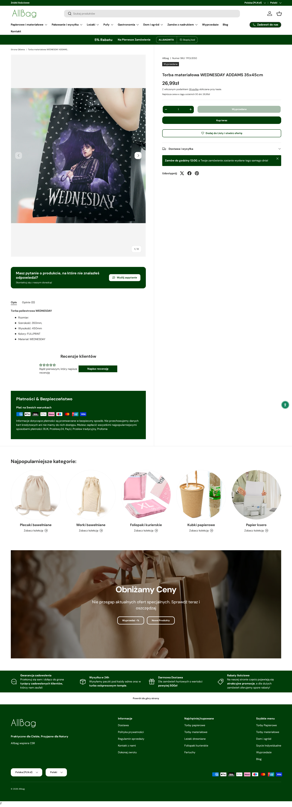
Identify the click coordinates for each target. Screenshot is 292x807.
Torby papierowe (194, 725)
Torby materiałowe (195, 732)
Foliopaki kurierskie (146, 525)
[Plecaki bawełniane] (35, 494)
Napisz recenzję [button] (97, 369)
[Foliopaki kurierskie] (146, 494)
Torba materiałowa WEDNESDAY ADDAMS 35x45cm (48, 50)
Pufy (106, 24)
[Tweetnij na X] (182, 173)
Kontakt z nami (127, 745)
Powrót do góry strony (146, 698)
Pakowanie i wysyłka (65, 24)
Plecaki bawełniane (36, 525)
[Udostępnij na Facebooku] (189, 173)
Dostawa (123, 725)
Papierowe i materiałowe (27, 24)
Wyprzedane (239, 109)
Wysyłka (194, 89)
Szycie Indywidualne (268, 745)
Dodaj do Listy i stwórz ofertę (224, 133)
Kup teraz (221, 120)
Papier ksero (256, 525)
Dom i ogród (151, 24)
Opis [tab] (14, 302)
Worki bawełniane (90, 525)
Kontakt (16, 31)
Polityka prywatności (131, 732)
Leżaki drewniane (195, 739)
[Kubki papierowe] (201, 494)
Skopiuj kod (189, 39)
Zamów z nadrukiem (180, 24)
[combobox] (152, 13)
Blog (225, 24)
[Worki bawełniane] (90, 494)
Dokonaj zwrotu (127, 752)
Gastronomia (126, 24)
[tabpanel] (78, 325)
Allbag (165, 58)
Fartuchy (189, 752)
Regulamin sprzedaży (131, 739)
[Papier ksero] (256, 494)
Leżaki (91, 24)
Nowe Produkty (161, 620)
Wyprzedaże (210, 24)
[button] (285, 405)
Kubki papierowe (201, 525)
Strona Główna (18, 50)
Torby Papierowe (266, 725)
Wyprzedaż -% (130, 620)
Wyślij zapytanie (127, 277)
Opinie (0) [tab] (28, 302)
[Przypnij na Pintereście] (197, 173)
